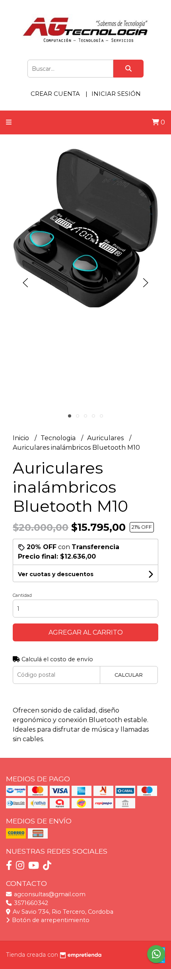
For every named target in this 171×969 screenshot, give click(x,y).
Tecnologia (59, 438)
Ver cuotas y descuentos (55, 574)
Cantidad (22, 595)
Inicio (22, 438)
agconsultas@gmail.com (49, 894)
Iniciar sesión (116, 93)
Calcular (129, 675)
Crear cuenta (55, 93)
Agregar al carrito (86, 632)
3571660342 (30, 903)
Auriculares (106, 438)
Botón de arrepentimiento (49, 920)
